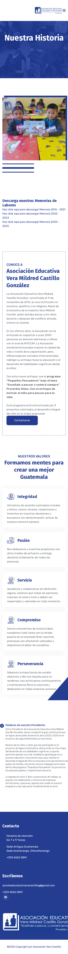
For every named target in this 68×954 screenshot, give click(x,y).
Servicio (24, 580)
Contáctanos (22, 420)
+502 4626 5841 (16, 857)
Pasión (23, 540)
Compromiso (29, 620)
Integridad (27, 496)
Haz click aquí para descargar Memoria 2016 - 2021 (33, 209)
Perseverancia (30, 663)
